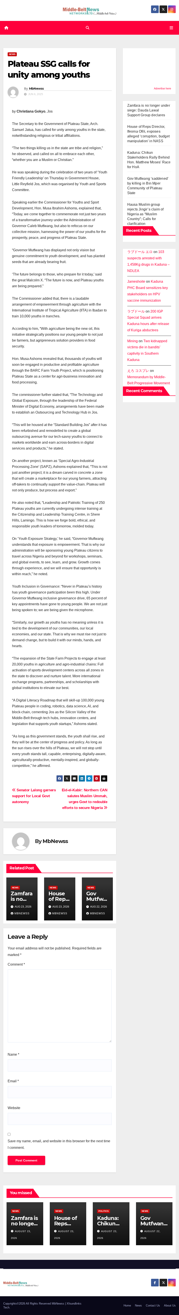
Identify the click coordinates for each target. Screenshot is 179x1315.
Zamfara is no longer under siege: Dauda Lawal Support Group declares (148, 110)
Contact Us (153, 1305)
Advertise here (162, 88)
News (12, 54)
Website (14, 1108)
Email (13, 1081)
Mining (132, 341)
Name (13, 1054)
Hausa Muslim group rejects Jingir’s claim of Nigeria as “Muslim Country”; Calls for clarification (145, 214)
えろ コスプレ (138, 371)
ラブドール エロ (140, 252)
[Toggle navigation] (171, 27)
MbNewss (36, 89)
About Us (170, 1305)
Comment (16, 964)
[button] (87, 28)
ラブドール (136, 311)
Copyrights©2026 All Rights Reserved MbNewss (34, 1303)
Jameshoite (136, 281)
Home (127, 1305)
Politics (103, 1211)
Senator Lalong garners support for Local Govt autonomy (34, 796)
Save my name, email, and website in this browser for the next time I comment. (59, 1144)
